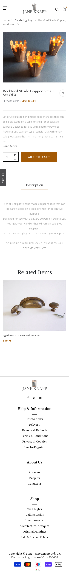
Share (3, 179)
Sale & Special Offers (34, 537)
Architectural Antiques (34, 526)
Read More (10, 146)
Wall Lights (34, 509)
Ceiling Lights (34, 514)
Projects (34, 478)
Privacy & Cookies (34, 441)
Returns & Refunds (34, 430)
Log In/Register (34, 447)
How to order (34, 419)
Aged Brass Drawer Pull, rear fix (22, 335)
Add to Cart (39, 157)
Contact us (34, 483)
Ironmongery (34, 520)
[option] (34, 314)
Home (6, 20)
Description (34, 185)
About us (34, 472)
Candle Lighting (24, 20)
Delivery (34, 424)
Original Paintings (34, 531)
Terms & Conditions (34, 436)
